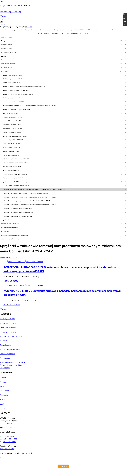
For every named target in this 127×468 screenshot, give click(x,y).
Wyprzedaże (5, 368)
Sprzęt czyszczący (43, 33)
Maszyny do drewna (31, 30)
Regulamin (4, 395)
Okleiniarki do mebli (45, 30)
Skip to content (6, 1)
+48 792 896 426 (7, 449)
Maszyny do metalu (16, 30)
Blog (2, 404)
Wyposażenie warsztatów (113, 30)
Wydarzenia (4, 391)
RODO (2, 399)
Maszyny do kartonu (60, 30)
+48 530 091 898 (9, 442)
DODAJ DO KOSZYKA (11, 281)
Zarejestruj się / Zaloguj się (10, 12)
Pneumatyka (55, 33)
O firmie (3, 378)
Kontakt (87, 33)
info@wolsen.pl (6, 6)
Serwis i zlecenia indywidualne (12, 365)
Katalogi (3, 386)
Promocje (4, 382)
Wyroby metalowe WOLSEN (75, 30)
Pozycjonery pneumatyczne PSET (72, 33)
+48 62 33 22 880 (10, 439)
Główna (7, 30)
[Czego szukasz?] (1, 22)
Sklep (29, 27)
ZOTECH (89, 30)
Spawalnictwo (99, 30)
